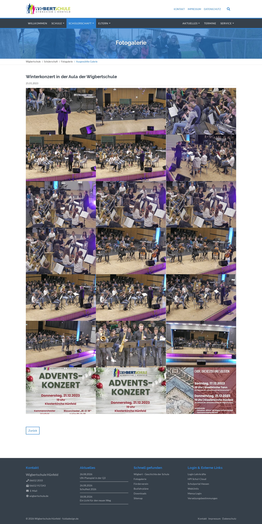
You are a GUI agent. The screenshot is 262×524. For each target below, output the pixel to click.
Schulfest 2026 (88, 489)
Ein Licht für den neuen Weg (95, 500)
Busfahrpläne (141, 488)
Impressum (194, 9)
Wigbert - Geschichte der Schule (151, 474)
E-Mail (33, 490)
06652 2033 (36, 480)
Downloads (140, 493)
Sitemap (138, 498)
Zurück (32, 430)
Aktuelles (190, 23)
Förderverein (141, 483)
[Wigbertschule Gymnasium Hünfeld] (48, 13)
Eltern (103, 23)
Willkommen (37, 23)
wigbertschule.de (38, 495)
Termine (210, 23)
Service (226, 23)
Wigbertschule (33, 61)
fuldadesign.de (70, 518)
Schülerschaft (80, 23)
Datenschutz (212, 9)
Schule (57, 23)
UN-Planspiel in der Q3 (93, 477)
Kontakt (179, 9)
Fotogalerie (67, 61)
